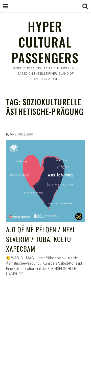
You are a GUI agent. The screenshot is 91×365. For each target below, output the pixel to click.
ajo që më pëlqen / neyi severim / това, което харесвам (40, 238)
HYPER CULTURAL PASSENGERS (45, 42)
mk (12, 134)
